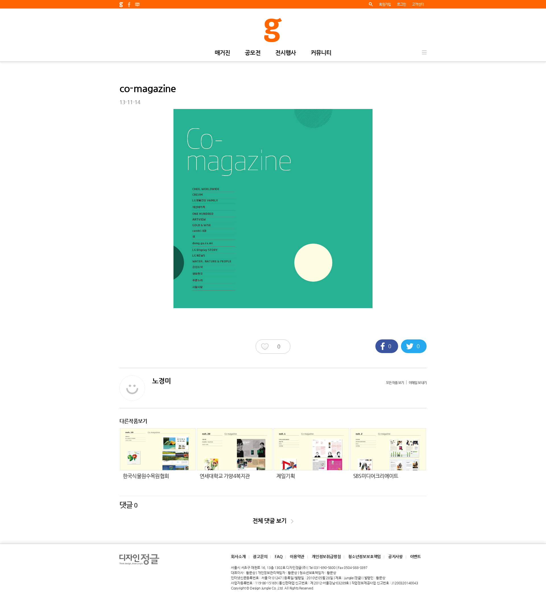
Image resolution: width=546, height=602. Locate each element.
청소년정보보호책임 (364, 556)
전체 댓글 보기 (272, 521)
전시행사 (285, 53)
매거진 (222, 53)
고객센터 (418, 4)
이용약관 (297, 556)
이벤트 (415, 556)
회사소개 (238, 556)
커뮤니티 (321, 53)
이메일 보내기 (418, 383)
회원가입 (385, 4)
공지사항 (395, 556)
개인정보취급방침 (326, 556)
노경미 (161, 381)
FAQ (278, 556)
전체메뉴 (424, 52)
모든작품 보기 (395, 383)
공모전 (252, 53)
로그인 (401, 4)
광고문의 (260, 556)
